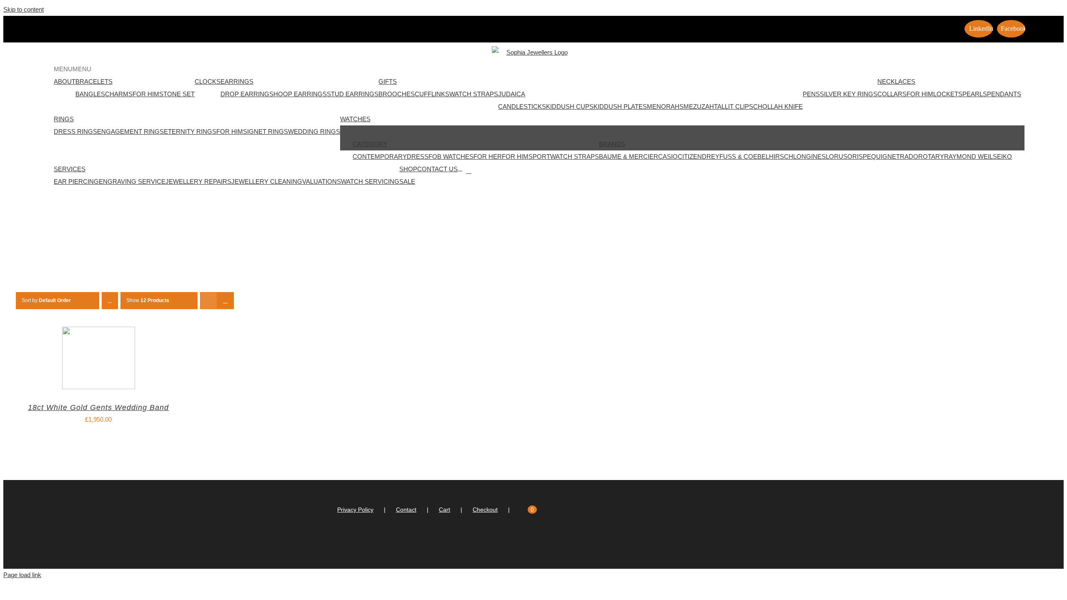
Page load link (22, 574)
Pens (811, 94)
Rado (909, 156)
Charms (119, 94)
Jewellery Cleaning (266, 181)
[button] (72, 68)
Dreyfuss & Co (727, 156)
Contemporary (380, 156)
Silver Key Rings (848, 94)
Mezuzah (699, 106)
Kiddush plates (620, 106)
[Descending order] (110, 300)
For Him (146, 94)
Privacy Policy (355, 509)
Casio (668, 156)
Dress (417, 156)
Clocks (207, 81)
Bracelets (94, 81)
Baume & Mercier (628, 156)
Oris (855, 156)
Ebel (761, 156)
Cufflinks (432, 94)
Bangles (90, 94)
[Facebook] (537, 543)
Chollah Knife (778, 106)
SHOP (408, 168)
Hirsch (781, 156)
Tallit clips (733, 106)
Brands (612, 144)
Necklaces (896, 81)
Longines (809, 156)
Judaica (511, 94)
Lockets (947, 94)
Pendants (1004, 94)
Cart (444, 509)
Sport (539, 156)
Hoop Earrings (300, 94)
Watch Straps (473, 94)
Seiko (1002, 156)
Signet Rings (265, 131)
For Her (487, 156)
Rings (64, 118)
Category (370, 144)
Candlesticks (522, 106)
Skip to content (23, 9)
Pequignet (881, 156)
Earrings (236, 81)
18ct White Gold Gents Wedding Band (98, 407)
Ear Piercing (76, 181)
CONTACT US (437, 168)
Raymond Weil (968, 156)
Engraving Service (132, 181)
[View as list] (225, 300)
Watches (355, 118)
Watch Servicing (370, 181)
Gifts (387, 81)
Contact (406, 509)
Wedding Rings (314, 131)
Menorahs (665, 106)
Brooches (396, 94)
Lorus (836, 156)
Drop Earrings (246, 94)
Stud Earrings (352, 94)
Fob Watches (450, 156)
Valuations (321, 181)
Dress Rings (75, 131)
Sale (407, 181)
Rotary (931, 156)
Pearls (974, 94)
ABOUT (64, 81)
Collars (892, 94)
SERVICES (69, 168)
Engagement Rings (130, 131)
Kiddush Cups (570, 106)
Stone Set (177, 94)
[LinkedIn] (525, 543)
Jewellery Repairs (198, 181)
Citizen (690, 156)
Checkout (485, 509)
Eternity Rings (190, 131)
